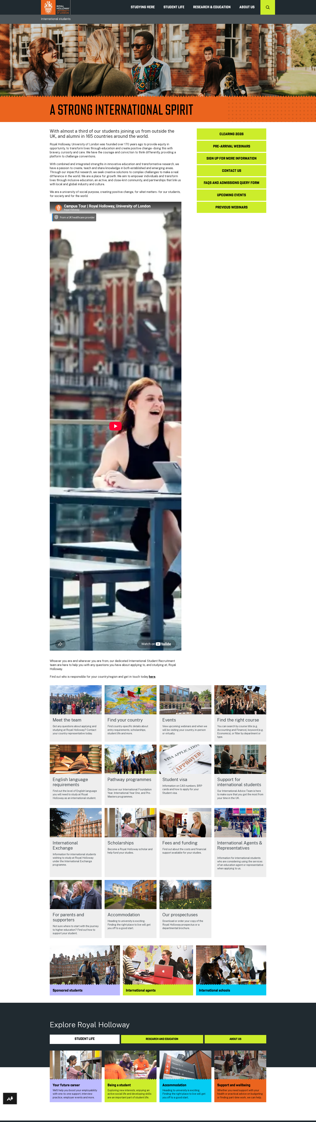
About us (247, 7)
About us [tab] (235, 1039)
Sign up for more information (231, 158)
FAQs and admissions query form (231, 183)
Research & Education (212, 7)
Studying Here (143, 7)
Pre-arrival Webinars (231, 146)
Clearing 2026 (231, 134)
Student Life (173, 7)
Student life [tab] (85, 1039)
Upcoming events (231, 195)
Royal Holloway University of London (56, 7)
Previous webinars (231, 207)
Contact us (231, 171)
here (152, 676)
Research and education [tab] (162, 1039)
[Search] (267, 7)
